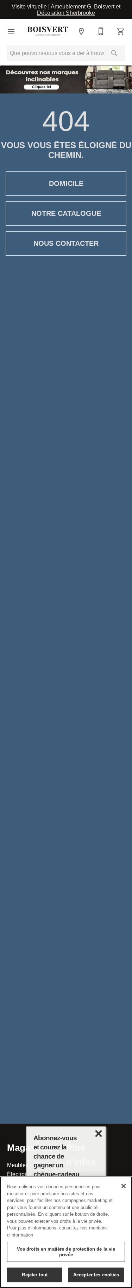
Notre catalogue (66, 213)
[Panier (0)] (120, 31)
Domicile (66, 183)
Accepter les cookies (96, 1274)
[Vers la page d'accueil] (48, 32)
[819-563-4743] (101, 31)
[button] (11, 31)
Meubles (18, 1165)
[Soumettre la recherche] (114, 53)
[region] (66, 1232)
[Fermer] (123, 1186)
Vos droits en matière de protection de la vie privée (66, 1251)
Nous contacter (66, 243)
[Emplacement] (81, 31)
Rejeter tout (35, 1274)
